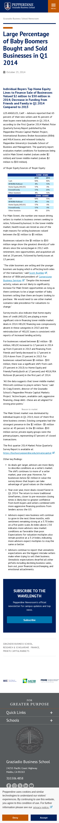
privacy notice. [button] (41, 807)
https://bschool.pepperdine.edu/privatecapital (27, 452)
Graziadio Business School (17, 644)
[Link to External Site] (29, 704)
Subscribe (29, 620)
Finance (35, 647)
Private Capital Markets (16, 651)
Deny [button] (15, 817)
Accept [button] (44, 817)
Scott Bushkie (36, 272)
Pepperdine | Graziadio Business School (15, 4)
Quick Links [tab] (16, 712)
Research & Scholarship (16, 647)
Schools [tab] (12, 720)
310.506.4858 (14, 778)
